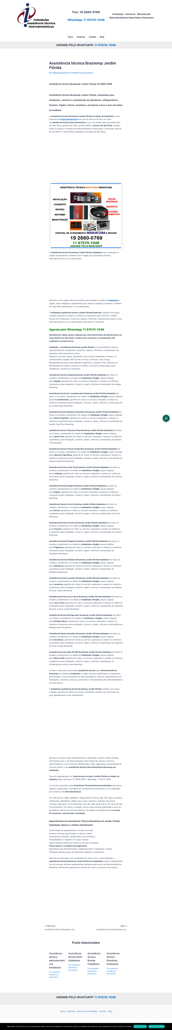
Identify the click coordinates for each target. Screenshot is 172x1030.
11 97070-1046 (105, 45)
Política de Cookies (156, 1026)
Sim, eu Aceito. (140, 1026)
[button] (166, 418)
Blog (110, 1011)
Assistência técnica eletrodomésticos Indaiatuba (57, 960)
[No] (169, 1026)
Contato (102, 1011)
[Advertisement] (86, 158)
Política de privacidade (87, 1011)
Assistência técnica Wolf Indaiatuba (75, 957)
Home (62, 1011)
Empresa (71, 1011)
